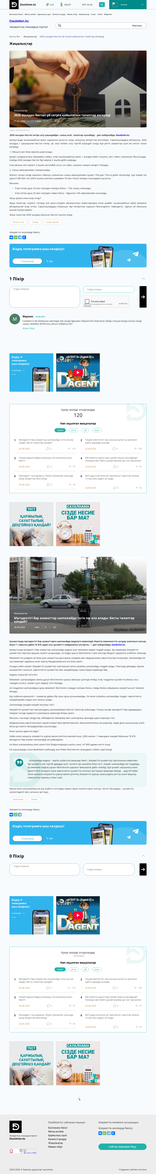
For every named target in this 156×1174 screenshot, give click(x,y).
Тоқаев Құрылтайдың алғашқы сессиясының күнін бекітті (45, 459)
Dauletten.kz (19, 21)
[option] (50, 4)
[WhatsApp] (15, 237)
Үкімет (100, 14)
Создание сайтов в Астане (133, 1169)
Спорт (93, 14)
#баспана (137, 25)
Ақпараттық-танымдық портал (23, 1135)
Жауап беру (29, 328)
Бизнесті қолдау (59, 14)
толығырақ (27, 261)
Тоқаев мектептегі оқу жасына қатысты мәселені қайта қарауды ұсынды (111, 441)
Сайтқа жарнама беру (122, 1146)
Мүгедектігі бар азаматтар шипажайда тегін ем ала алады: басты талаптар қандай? (46, 441)
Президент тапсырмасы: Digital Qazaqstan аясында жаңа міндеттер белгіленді (46, 477)
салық (35, 222)
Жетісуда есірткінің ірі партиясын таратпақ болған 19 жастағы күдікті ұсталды (112, 477)
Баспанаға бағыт (16, 14)
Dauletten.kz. (123, 135)
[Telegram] (20, 237)
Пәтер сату (18, 222)
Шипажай (18, 799)
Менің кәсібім (30, 14)
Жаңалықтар (84, 14)
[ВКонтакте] (11, 237)
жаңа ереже (52, 222)
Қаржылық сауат (44, 14)
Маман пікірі (72, 14)
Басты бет (14, 36)
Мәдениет (108, 14)
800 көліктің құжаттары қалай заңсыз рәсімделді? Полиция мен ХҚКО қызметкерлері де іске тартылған (113, 459)
